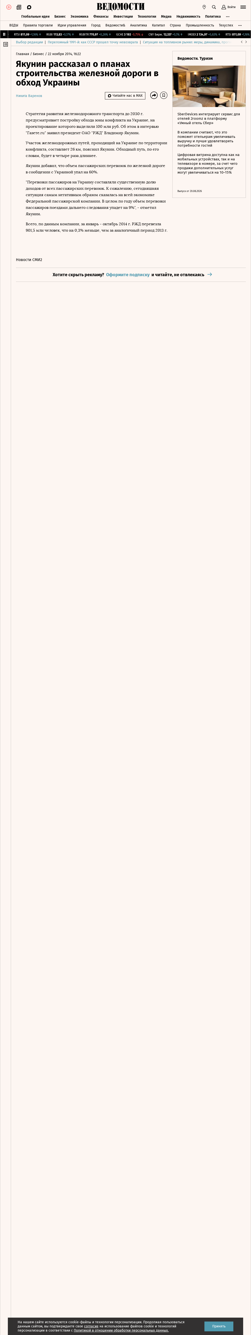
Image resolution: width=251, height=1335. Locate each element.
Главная (23, 54)
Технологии (147, 16)
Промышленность (200, 25)
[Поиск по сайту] (214, 7)
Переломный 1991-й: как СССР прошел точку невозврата (93, 42)
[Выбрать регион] (204, 7)
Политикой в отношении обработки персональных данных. (121, 1330)
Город (95, 25)
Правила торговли (38, 25)
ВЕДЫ (13, 25)
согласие (91, 1326)
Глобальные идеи (35, 16)
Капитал (158, 25)
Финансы (101, 16)
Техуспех (226, 25)
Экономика (79, 16)
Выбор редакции (29, 42)
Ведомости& (115, 25)
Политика (213, 16)
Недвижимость (188, 16)
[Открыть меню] (243, 7)
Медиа (166, 16)
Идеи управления (72, 25)
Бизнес (60, 16)
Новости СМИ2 (29, 259)
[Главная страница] (120, 7)
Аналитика (138, 25)
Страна (175, 25)
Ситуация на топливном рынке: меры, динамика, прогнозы (190, 42)
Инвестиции (123, 16)
